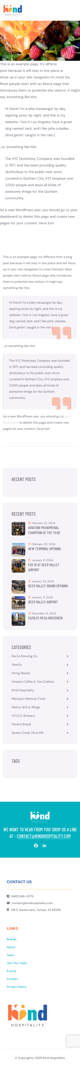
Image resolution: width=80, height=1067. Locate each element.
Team (10, 955)
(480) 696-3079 (22, 896)
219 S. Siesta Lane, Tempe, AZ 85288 (36, 910)
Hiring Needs (21, 673)
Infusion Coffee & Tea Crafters (33, 682)
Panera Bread (21, 724)
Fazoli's (17, 665)
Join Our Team (17, 963)
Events (11, 971)
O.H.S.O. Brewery (23, 716)
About (11, 947)
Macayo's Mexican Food (28, 699)
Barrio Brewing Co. (25, 656)
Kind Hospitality (23, 690)
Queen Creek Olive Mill (28, 733)
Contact (12, 979)
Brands (12, 939)
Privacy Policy (16, 987)
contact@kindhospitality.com (44, 836)
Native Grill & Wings (26, 707)
